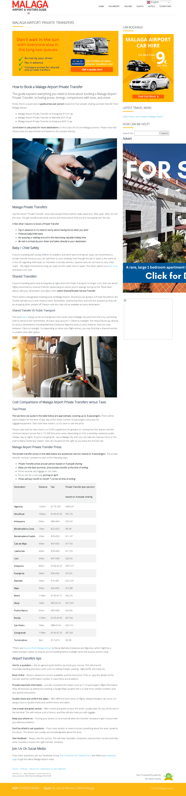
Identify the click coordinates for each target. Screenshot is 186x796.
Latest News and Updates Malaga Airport (143, 116)
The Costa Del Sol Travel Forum (75, 755)
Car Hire (128, 6)
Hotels (151, 6)
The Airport (114, 6)
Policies (24, 768)
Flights (140, 6)
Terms (15, 768)
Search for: (128, 133)
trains (24, 316)
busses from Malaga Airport (37, 647)
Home (101, 6)
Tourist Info (165, 6)
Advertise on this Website (53, 768)
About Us (34, 768)
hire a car (113, 266)
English (154, 2)
